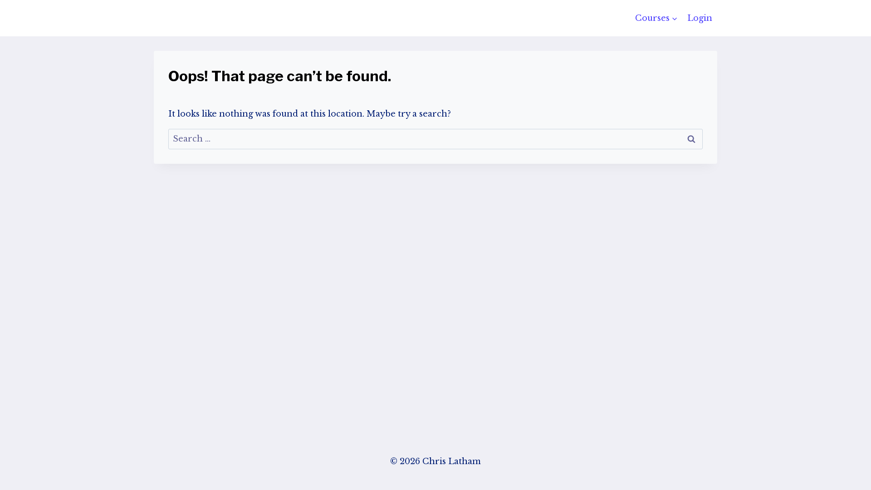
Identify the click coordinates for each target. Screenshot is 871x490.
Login (699, 18)
